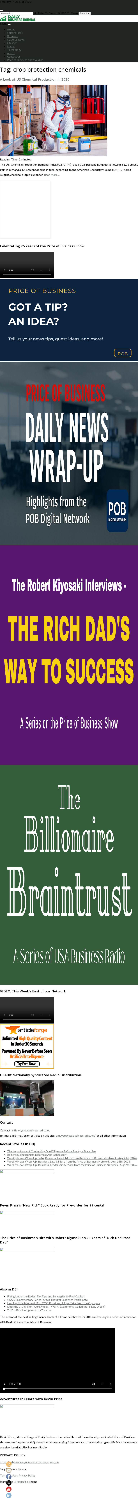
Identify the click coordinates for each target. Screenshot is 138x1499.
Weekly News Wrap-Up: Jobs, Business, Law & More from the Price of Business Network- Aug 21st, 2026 (72, 1158)
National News (16, 39)
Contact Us (13, 56)
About (11, 53)
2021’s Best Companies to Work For (29, 1310)
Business (12, 36)
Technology (14, 49)
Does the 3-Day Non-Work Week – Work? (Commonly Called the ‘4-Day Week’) (56, 1306)
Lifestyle (12, 43)
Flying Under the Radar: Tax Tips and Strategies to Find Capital (45, 1296)
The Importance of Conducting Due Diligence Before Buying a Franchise (51, 1151)
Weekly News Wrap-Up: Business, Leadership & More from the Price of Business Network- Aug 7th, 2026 (72, 1164)
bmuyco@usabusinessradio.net (75, 1135)
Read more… (52, 174)
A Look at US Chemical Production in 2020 (34, 79)
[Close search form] (1, 10)
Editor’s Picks (15, 32)
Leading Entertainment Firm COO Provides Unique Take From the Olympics (53, 1303)
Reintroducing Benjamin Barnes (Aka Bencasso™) (37, 1154)
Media (11, 46)
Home (11, 29)
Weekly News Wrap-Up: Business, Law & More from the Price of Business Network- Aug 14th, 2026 (68, 1161)
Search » (84, 13)
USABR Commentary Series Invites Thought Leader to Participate (47, 1299)
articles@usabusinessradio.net (31, 1130)
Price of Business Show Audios (25, 60)
